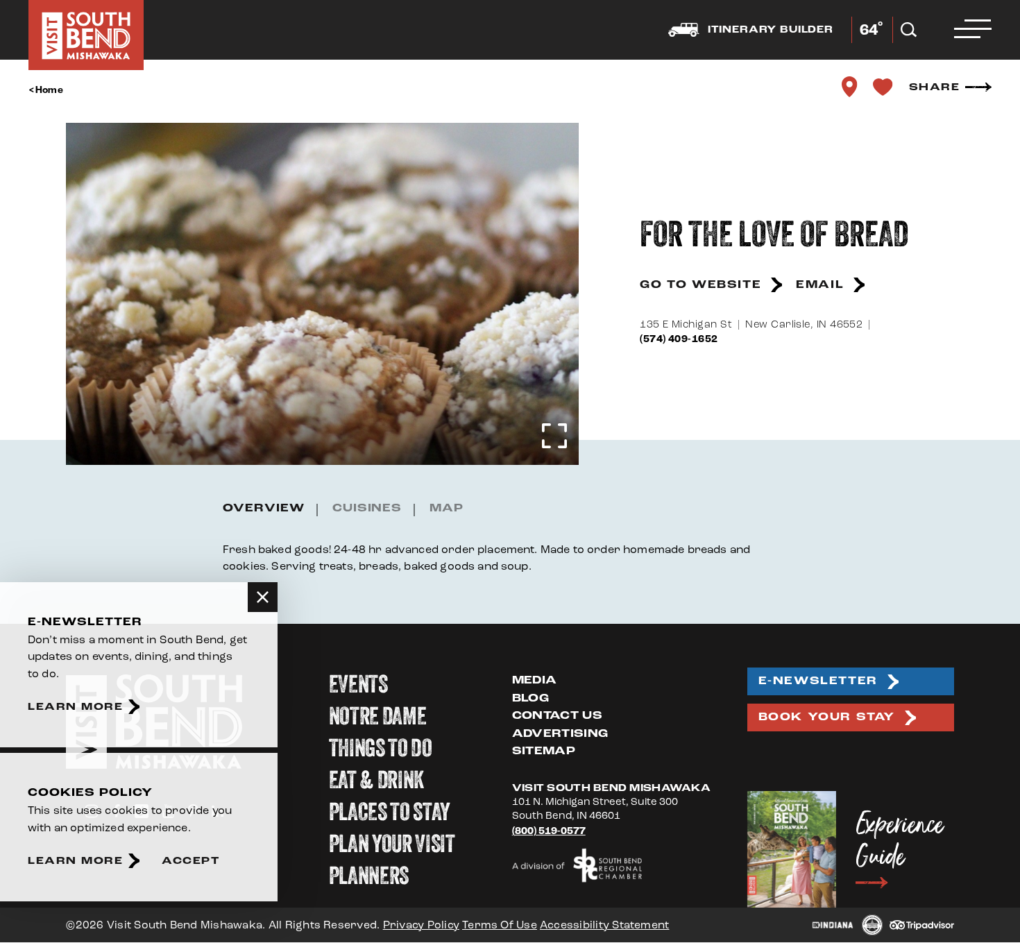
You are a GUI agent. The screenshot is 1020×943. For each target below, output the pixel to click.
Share (934, 87)
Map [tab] (447, 508)
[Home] (86, 35)
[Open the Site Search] (909, 29)
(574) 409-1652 (678, 339)
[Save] (883, 87)
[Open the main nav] (973, 29)
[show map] (850, 87)
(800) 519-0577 (549, 831)
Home (49, 90)
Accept (190, 861)
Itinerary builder (770, 30)
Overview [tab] (264, 508)
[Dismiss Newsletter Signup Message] (263, 597)
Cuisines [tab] (367, 508)
